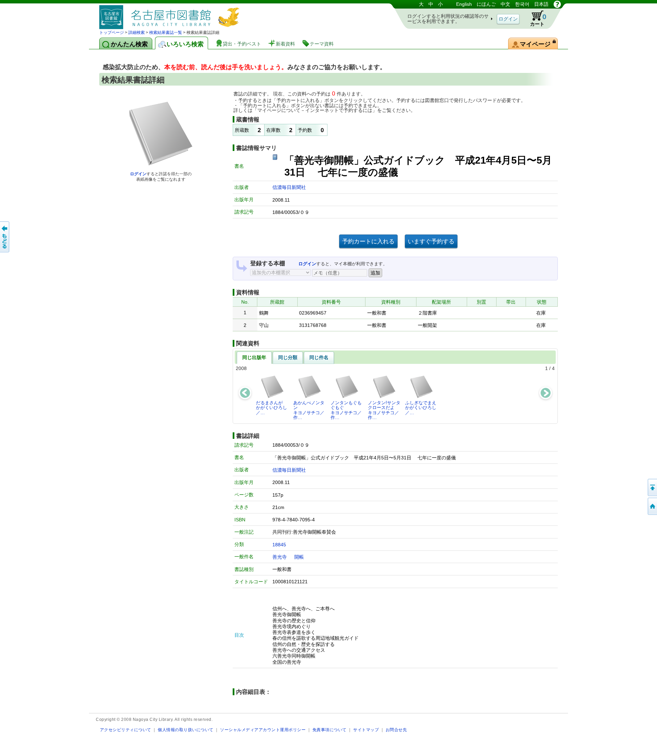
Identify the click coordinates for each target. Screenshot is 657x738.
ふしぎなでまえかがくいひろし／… (420, 407)
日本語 (541, 4)
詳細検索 (136, 32)
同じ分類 (287, 357)
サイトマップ (366, 729)
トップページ (111, 32)
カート (538, 20)
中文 (505, 4)
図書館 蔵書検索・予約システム (171, 14)
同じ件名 (318, 357)
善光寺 (279, 557)
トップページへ (652, 506)
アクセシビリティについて (125, 729)
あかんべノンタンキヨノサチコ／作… (308, 410)
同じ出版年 (254, 357)
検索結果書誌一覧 (165, 32)
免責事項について (329, 729)
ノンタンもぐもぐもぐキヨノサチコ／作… (346, 410)
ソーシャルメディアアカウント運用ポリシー (263, 729)
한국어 (522, 4)
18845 (279, 544)
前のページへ (5, 236)
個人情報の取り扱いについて (186, 729)
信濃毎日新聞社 (289, 187)
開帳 (299, 557)
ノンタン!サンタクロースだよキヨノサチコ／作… (384, 410)
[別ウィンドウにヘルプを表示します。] (557, 4)
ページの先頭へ (652, 487)
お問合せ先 (396, 729)
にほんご (486, 4)
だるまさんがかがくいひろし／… (271, 407)
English (464, 4)
